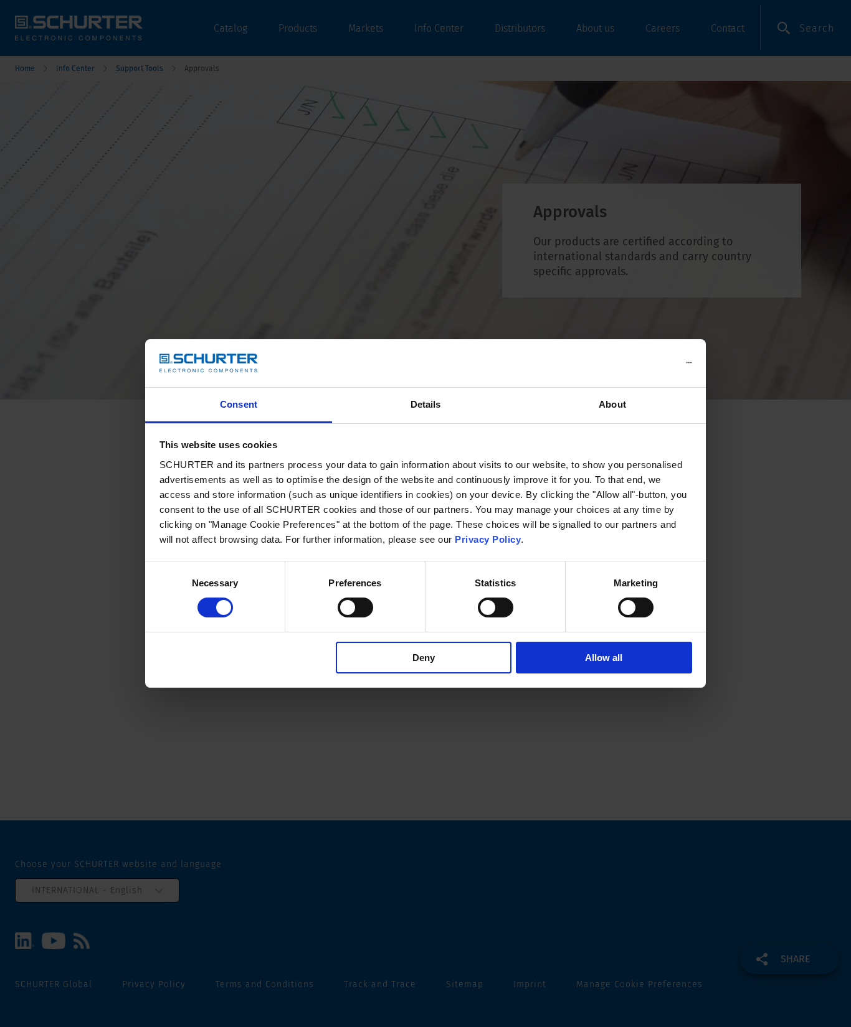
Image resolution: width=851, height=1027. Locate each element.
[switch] (355, 607)
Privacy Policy (488, 539)
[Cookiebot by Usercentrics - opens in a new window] (637, 363)
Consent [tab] (238, 404)
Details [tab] (426, 404)
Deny (423, 657)
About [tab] (612, 404)
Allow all (603, 657)
